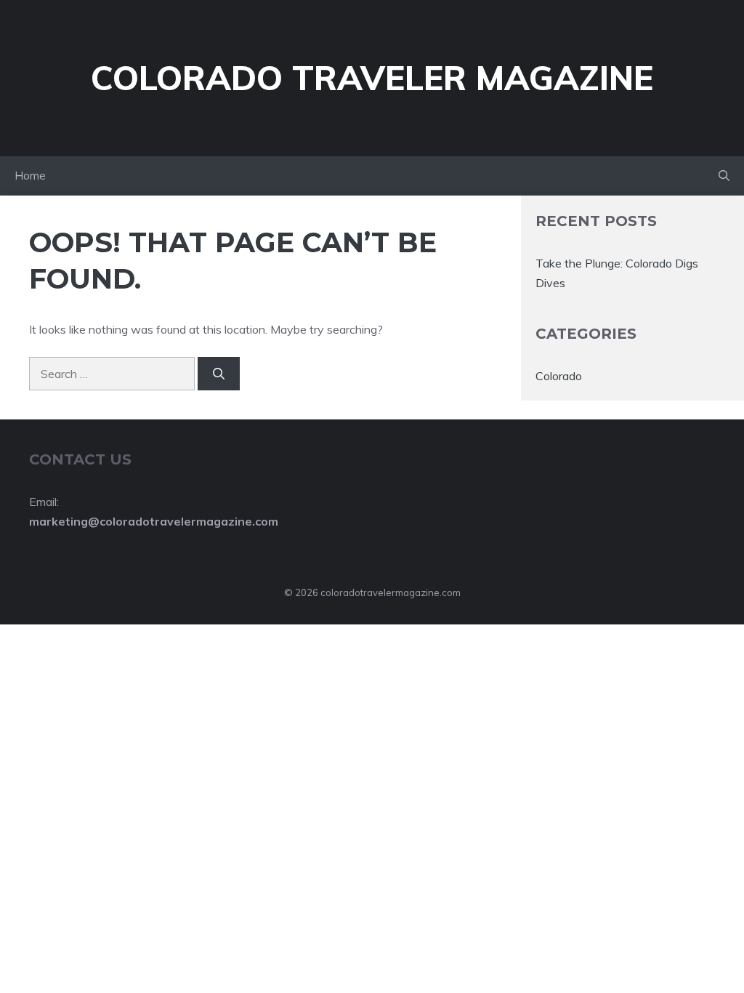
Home (30, 175)
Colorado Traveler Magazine (372, 78)
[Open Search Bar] (724, 176)
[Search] (219, 373)
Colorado (558, 376)
